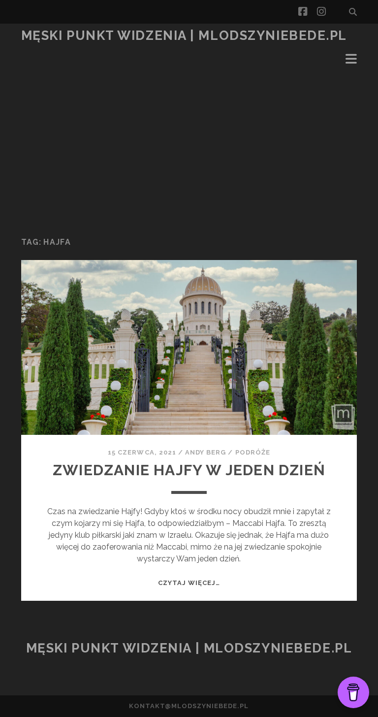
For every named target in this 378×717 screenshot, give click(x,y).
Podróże (252, 452)
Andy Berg (205, 452)
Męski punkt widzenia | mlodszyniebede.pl (184, 35)
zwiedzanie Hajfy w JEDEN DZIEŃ (189, 470)
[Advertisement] (189, 151)
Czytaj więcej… (189, 583)
